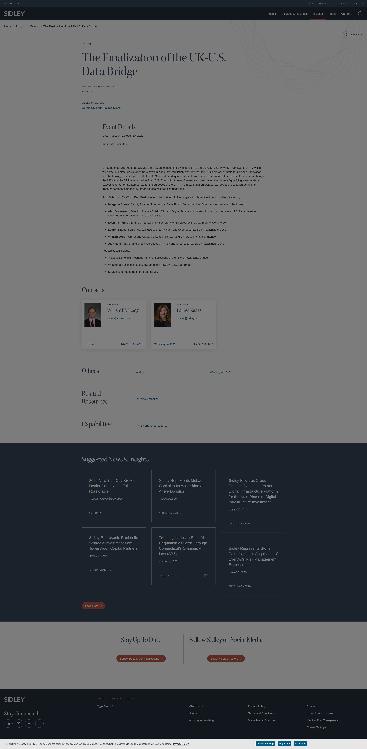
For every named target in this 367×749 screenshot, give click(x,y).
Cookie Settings (265, 743)
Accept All (300, 743)
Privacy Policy (187, 743)
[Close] (364, 743)
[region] (183, 744)
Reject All (284, 743)
